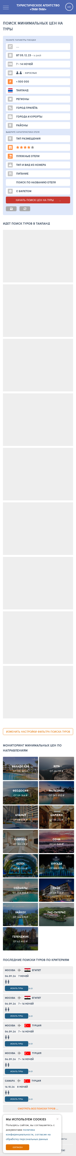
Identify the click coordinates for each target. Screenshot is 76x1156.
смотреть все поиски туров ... (38, 1108)
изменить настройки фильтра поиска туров (38, 731)
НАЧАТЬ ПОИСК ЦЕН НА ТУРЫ (35, 200)
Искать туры (16, 988)
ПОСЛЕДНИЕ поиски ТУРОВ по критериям (36, 959)
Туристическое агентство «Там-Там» (38, 7)
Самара (10, 1081)
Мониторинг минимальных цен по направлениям (32, 748)
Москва (10, 970)
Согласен (18, 1147)
